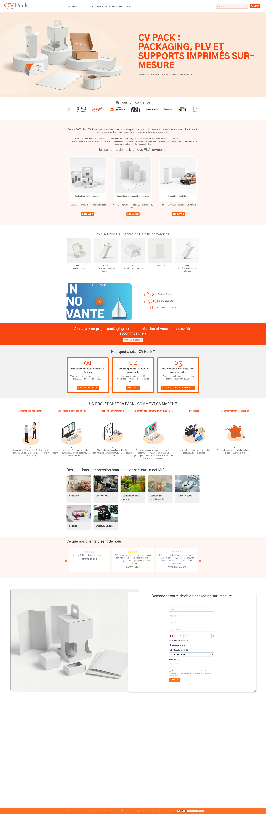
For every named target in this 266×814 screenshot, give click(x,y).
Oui (179, 811)
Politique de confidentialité (195, 811)
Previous (66, 561)
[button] (87, 214)
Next (200, 561)
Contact (255, 6)
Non (183, 811)
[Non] (263, 811)
